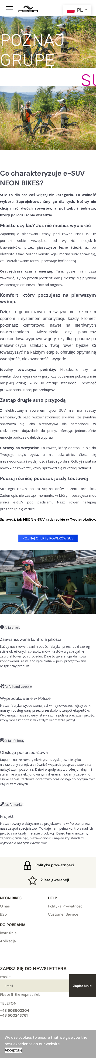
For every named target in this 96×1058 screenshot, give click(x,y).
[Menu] (9, 8)
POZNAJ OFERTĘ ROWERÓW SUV (48, 538)
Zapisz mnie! (82, 986)
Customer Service (63, 914)
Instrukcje (8, 932)
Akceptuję (13, 1050)
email (5, 977)
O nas (5, 906)
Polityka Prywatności (65, 906)
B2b (3, 914)
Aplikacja (8, 941)
